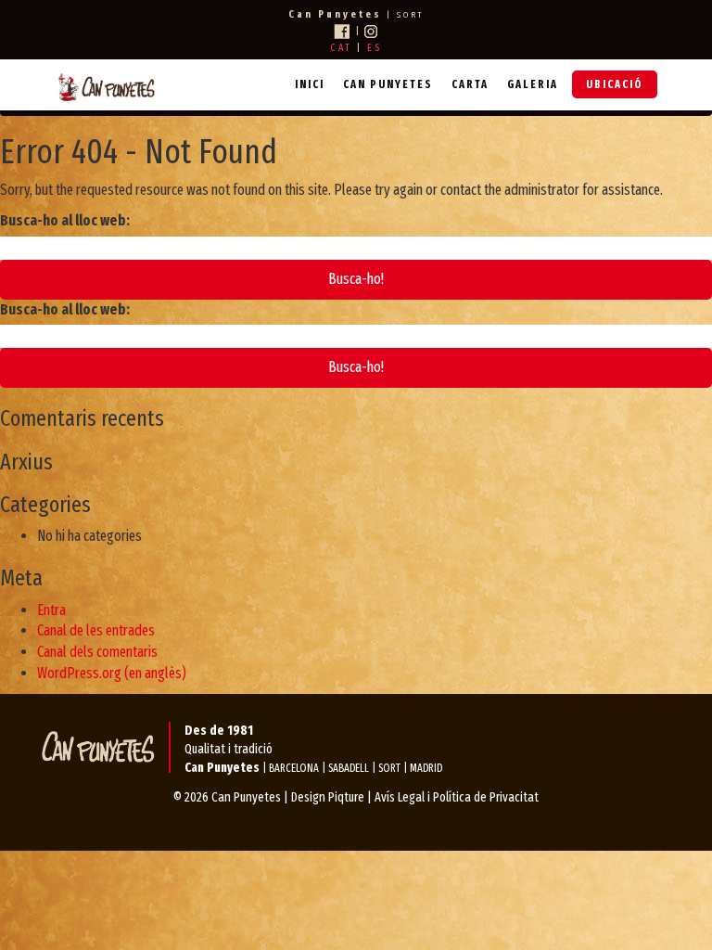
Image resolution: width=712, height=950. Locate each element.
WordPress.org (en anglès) (111, 673)
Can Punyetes (388, 84)
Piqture (346, 797)
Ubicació (614, 84)
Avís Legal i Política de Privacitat (457, 797)
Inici (309, 84)
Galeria (532, 84)
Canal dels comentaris (97, 652)
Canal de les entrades (96, 630)
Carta (470, 84)
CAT (341, 48)
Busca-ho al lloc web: (65, 220)
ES (374, 48)
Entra (51, 610)
